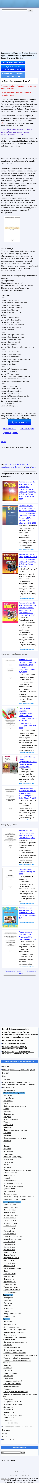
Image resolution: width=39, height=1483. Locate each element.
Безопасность (9, 1417)
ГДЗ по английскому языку (13, 1040)
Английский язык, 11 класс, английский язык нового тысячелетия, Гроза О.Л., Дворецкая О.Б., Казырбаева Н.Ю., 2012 (28, 560)
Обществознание (10, 1173)
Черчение (7, 1149)
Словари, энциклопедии (13, 1415)
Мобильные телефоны (12, 1347)
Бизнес (6, 1311)
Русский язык (9, 1098)
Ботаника (7, 1135)
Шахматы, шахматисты (12, 1384)
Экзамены (6, 1079)
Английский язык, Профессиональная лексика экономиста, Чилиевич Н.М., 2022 (27, 834)
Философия (8, 1154)
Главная (5, 1067)
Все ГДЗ (5, 1073)
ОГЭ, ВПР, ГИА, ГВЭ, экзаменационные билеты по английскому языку (18, 1052)
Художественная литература (15, 1138)
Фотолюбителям (10, 1324)
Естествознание (10, 1181)
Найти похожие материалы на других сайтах (13, 75)
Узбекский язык (9, 1231)
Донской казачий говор (12, 1268)
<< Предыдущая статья (12, 971)
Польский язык (9, 1255)
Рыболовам (8, 1409)
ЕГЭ (4, 1076)
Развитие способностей (13, 1381)
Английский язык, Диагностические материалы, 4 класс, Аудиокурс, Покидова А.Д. (27, 913)
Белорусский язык (10, 1223)
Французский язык (11, 1207)
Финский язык (9, 1276)
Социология (8, 1125)
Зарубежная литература (13, 1183)
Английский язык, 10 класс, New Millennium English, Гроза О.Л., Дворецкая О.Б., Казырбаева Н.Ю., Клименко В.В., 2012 (27, 609)
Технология (8, 1122)
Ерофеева (19, 467)
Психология (8, 1151)
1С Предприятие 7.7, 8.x (13, 1401)
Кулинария (8, 1420)
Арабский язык (9, 1242)
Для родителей (9, 1191)
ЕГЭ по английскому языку (13, 1043)
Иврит (6, 1271)
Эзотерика (8, 1321)
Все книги (6, 1430)
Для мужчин (8, 1407)
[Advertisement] (19, 31)
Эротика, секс (9, 1412)
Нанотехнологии (10, 1335)
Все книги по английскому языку (16, 1037)
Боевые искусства (11, 1423)
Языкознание (9, 1279)
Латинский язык (10, 1218)
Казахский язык (9, 1247)
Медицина (7, 1389)
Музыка (6, 1165)
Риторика (7, 1141)
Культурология (9, 1188)
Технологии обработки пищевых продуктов (20, 1355)
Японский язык (9, 1266)
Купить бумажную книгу (13, 62)
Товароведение (10, 1316)
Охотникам (8, 1345)
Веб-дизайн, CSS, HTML (13, 1404)
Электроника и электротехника (15, 1329)
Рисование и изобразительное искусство (19, 1196)
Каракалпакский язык (12, 1290)
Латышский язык (10, 1252)
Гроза (33, 467)
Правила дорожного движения (15, 1130)
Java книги (8, 1370)
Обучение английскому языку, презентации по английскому (14, 1047)
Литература (8, 1101)
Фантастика (8, 1399)
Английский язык (10, 1204)
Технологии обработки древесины (17, 1358)
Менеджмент (9, 1298)
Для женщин (8, 1376)
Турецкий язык (9, 1244)
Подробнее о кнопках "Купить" (17, 81)
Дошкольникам (9, 1090)
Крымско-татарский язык (13, 1236)
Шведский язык (9, 1263)
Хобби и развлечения (12, 1327)
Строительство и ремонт (13, 1350)
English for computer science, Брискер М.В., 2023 (27, 871)
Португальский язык (11, 1258)
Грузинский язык (10, 1282)
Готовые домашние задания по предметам (18, 1070)
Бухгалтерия (8, 1308)
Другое (5, 1433)
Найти (4, 1436)
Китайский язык (9, 1274)
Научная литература (11, 1194)
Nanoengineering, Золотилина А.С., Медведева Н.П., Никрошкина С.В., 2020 (28, 935)
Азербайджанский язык (13, 1239)
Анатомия (7, 1133)
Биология (7, 1111)
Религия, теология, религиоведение (17, 1170)
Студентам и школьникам (13, 1186)
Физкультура (8, 1162)
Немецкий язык (9, 1212)
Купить (3, 442)
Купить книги (19, 422)
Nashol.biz (6, 1479)
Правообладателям (10, 433)
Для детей (7, 1117)
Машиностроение (10, 1373)
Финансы (7, 1306)
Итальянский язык (11, 1215)
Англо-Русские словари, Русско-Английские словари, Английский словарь (20, 1033)
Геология (7, 1365)
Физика (6, 1103)
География (8, 1178)
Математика (8, 1095)
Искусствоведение (11, 1119)
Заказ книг (8, 1368)
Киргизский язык (10, 1284)
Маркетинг (8, 1300)
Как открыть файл (27, 429)
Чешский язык (9, 1260)
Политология (9, 1114)
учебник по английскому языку (17, 464)
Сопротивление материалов (15, 1199)
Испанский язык (10, 1210)
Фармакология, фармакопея (14, 1332)
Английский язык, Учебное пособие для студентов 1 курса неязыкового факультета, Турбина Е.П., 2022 (27, 666)
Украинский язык (10, 1220)
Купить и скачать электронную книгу (13, 68)
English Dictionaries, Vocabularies (15, 1029)
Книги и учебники (8, 1087)
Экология (7, 1167)
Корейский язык (10, 1234)
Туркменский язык (10, 1287)
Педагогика (8, 1127)
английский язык (7, 467)
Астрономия (8, 1159)
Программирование (11, 1386)
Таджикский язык (10, 1292)
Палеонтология (9, 1175)
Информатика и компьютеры (15, 1106)
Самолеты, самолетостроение (15, 1342)
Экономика (8, 1303)
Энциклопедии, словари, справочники (17, 1427)
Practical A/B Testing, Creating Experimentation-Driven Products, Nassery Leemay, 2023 (28, 762)
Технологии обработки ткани (15, 1353)
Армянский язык (10, 1226)
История (7, 1146)
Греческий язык (9, 1250)
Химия (6, 1109)
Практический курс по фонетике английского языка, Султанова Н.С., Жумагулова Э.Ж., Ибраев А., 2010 (27, 793)
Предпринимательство (12, 1314)
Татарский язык (9, 1228)
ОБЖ (5, 1143)
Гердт (27, 467)
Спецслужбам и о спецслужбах (16, 1392)
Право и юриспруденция (13, 1157)
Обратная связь (8, 1439)
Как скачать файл (9, 429)
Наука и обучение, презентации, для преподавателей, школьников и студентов (18, 1083)
